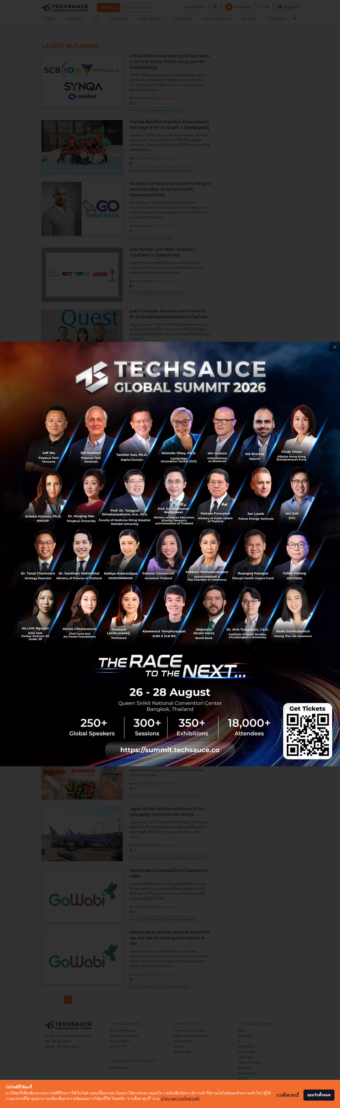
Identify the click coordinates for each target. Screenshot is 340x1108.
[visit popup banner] (170, 554)
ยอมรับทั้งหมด (319, 1095)
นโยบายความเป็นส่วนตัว (180, 1098)
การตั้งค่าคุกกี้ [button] (287, 1095)
